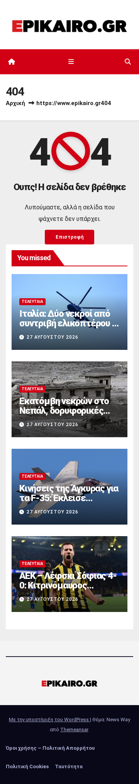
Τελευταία (32, 301)
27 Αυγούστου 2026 (52, 337)
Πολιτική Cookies (27, 766)
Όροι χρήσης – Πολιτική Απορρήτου (50, 748)
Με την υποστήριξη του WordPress (49, 719)
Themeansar (74, 729)
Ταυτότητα (69, 766)
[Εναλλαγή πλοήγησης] (71, 62)
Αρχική (15, 103)
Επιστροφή (69, 237)
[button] (128, 61)
